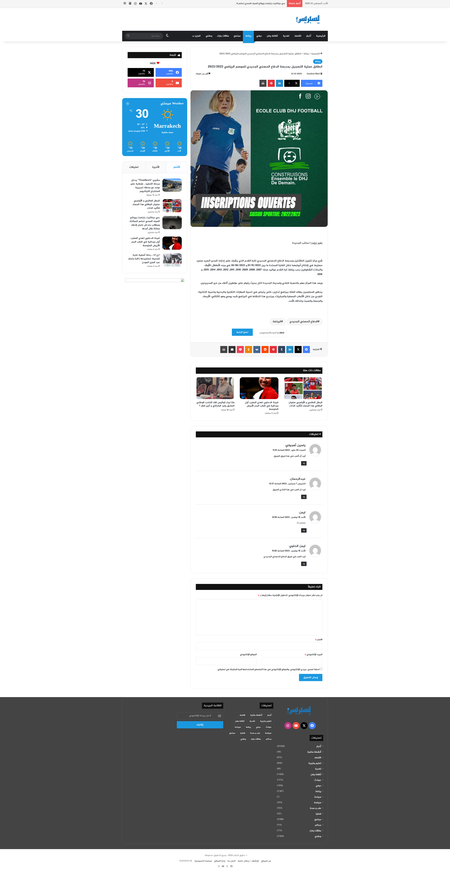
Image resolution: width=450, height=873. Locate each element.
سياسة (317, 803)
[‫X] (298, 349)
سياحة (317, 797)
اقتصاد (297, 36)
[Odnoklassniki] (248, 349)
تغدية (286, 36)
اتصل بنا (231, 861)
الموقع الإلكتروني (248, 655)
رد (304, 463)
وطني (209, 36)
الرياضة (277, 321)
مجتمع (237, 36)
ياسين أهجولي (295, 445)
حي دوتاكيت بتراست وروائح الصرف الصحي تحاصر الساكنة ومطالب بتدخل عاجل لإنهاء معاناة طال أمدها (235, 3)
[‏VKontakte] (256, 349)
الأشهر (176, 167)
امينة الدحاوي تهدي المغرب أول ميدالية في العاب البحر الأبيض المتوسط (261, 405)
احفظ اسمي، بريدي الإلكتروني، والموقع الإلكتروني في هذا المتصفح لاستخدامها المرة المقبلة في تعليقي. (268, 669)
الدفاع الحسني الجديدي (304, 321)
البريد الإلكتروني (313, 655)
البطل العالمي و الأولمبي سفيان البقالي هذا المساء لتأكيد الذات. (305, 404)
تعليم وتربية (314, 763)
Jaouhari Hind (313, 74)
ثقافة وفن (272, 36)
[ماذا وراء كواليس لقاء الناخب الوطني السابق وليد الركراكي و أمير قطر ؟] (215, 388)
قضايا (318, 814)
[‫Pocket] (240, 349)
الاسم (318, 640)
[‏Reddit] (265, 349)
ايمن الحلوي (297, 546)
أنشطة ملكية (314, 752)
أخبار (308, 36)
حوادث (317, 780)
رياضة (248, 36)
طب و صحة (315, 808)
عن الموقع (266, 861)
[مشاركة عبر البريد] (232, 349)
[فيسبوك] (306, 349)
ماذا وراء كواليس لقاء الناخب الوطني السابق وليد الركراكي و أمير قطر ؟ (215, 404)
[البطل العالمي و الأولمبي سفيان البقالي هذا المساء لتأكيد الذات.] (303, 388)
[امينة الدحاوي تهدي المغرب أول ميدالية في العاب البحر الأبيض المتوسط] (259, 388)
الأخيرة (155, 167)
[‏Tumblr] (281, 349)
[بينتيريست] (271, 83)
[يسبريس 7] (309, 19)
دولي (259, 36)
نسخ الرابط (242, 332)
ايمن (302, 512)
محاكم (318, 825)
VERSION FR (185, 861)
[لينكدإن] (279, 83)
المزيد (197, 36)
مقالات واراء (223, 36)
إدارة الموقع (219, 861)
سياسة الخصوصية (203, 861)
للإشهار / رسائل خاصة (248, 861)
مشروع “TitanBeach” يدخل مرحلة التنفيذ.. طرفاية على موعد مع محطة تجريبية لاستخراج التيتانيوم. (145, 185)
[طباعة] (262, 83)
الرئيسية (320, 36)
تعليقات (134, 167)
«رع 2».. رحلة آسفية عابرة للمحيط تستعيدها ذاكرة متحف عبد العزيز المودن (144, 258)
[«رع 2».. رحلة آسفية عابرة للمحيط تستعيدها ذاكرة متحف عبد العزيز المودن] (172, 260)
